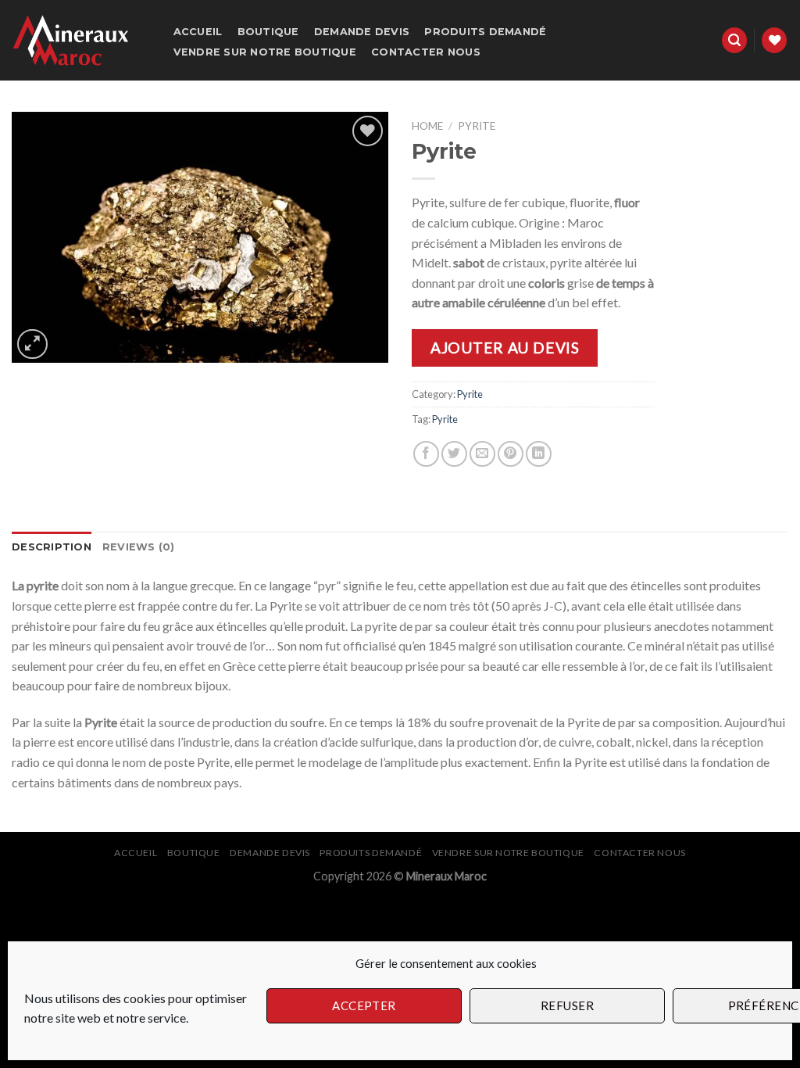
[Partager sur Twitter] (454, 454)
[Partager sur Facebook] (426, 454)
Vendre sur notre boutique (264, 52)
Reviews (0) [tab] (138, 547)
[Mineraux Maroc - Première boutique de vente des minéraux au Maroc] (77, 40)
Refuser (567, 1005)
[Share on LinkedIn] (539, 454)
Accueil (198, 32)
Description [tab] (51, 547)
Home (427, 126)
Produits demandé (485, 32)
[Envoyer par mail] (482, 454)
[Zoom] (32, 344)
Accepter (364, 1005)
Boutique (268, 32)
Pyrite (476, 126)
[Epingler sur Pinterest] (510, 454)
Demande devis (361, 32)
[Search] (734, 40)
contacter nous (425, 52)
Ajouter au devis (504, 348)
